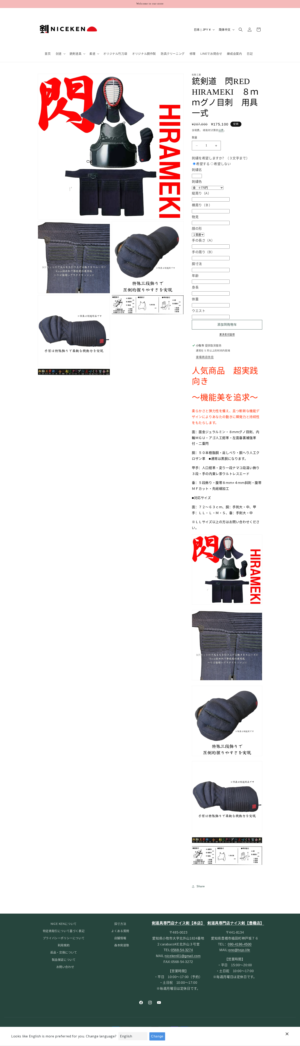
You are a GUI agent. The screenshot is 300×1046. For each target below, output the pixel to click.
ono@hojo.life (239, 950)
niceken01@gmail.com (182, 956)
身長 (195, 287)
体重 (195, 299)
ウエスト (198, 311)
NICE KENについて (64, 923)
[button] (60, 53)
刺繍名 (197, 170)
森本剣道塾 (121, 945)
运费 (221, 130)
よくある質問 (120, 931)
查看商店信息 (205, 357)
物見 (195, 217)
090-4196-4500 (240, 944)
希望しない (222, 164)
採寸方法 (120, 923)
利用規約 (64, 945)
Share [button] (201, 886)
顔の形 (197, 229)
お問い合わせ (65, 966)
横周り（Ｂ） (202, 205)
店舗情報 (120, 938)
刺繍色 (197, 181)
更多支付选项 (227, 334)
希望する (203, 164)
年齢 (195, 275)
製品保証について (64, 959)
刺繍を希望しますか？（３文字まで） (220, 158)
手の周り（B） (203, 252)
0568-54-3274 (182, 950)
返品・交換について (63, 952)
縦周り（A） (201, 193)
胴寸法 (197, 264)
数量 (194, 137)
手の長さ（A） (203, 240)
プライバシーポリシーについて (63, 938)
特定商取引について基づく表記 (63, 931)
